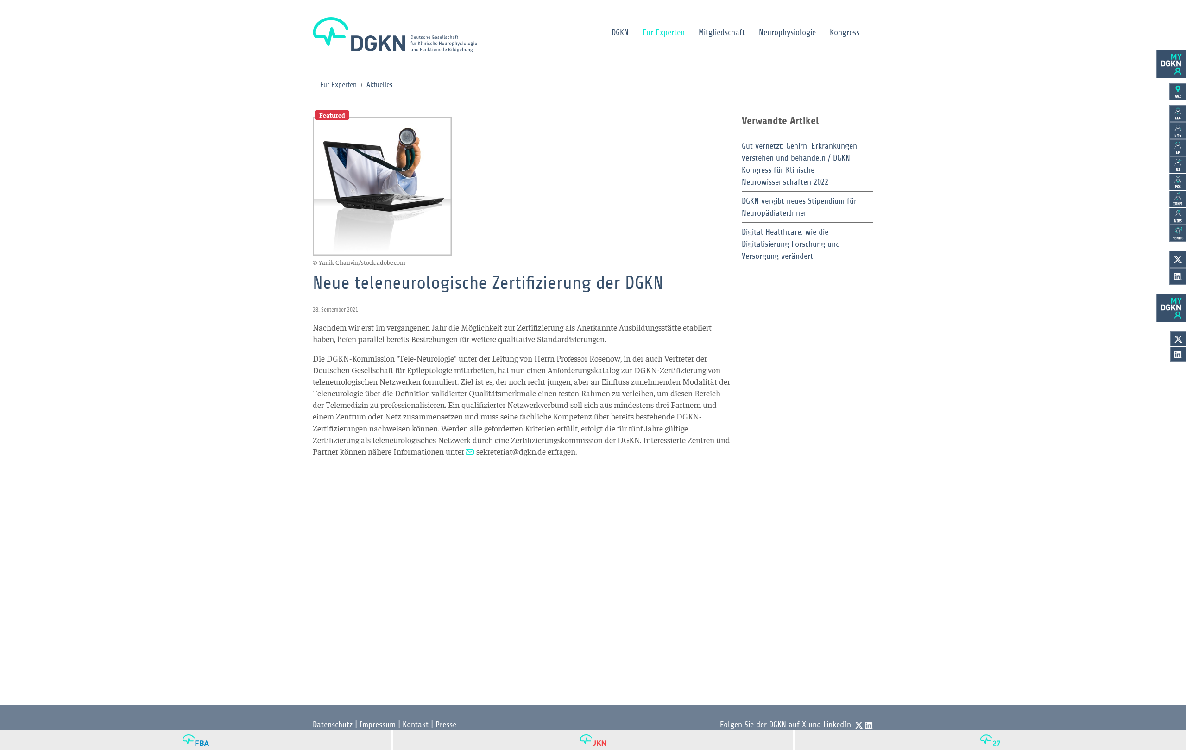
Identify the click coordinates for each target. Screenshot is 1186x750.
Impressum (378, 724)
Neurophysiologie (787, 32)
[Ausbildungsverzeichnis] (1177, 91)
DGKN (620, 32)
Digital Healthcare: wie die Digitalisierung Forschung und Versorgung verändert (791, 244)
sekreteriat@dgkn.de (511, 451)
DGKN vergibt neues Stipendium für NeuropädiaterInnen (799, 207)
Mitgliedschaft (722, 32)
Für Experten (664, 32)
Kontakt (416, 724)
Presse (445, 724)
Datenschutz (333, 724)
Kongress (844, 32)
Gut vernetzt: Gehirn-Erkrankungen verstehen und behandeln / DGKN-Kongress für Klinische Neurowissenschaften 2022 (799, 164)
